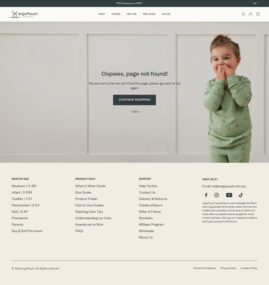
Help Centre (148, 186)
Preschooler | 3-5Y (26, 205)
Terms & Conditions (204, 268)
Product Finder (86, 199)
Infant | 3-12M (22, 192)
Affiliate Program (151, 225)
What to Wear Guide (90, 186)
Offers (116, 14)
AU (254, 3)
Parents (17, 225)
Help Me (131, 14)
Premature (20, 218)
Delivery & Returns (153, 199)
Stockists (146, 218)
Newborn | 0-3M (24, 186)
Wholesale (146, 231)
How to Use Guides (89, 205)
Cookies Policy (249, 268)
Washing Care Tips (89, 212)
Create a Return (151, 205)
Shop (102, 14)
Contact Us (147, 192)
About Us (146, 237)
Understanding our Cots (93, 218)
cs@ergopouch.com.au (229, 186)
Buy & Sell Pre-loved (27, 231)
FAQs (79, 231)
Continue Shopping (134, 99)
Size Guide (83, 192)
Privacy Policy (228, 268)
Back (135, 111)
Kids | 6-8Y (20, 212)
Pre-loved (149, 14)
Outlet (166, 14)
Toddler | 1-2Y (22, 199)
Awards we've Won (89, 225)
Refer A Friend (150, 212)
